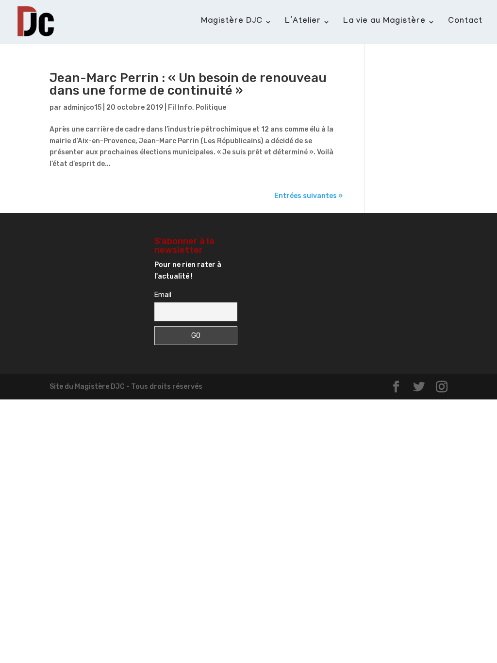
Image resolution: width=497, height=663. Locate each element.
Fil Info (180, 107)
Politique (211, 107)
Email (162, 295)
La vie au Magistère (384, 22)
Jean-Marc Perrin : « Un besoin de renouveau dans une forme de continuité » (188, 84)
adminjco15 (82, 107)
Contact (465, 22)
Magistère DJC (232, 22)
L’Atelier (303, 22)
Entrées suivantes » (308, 196)
